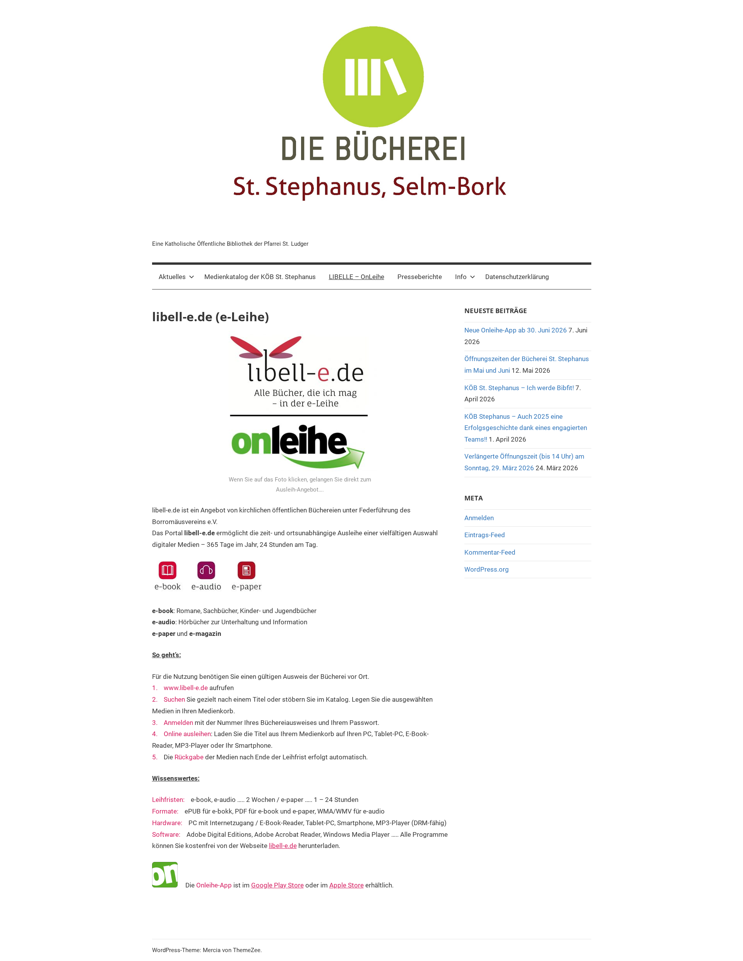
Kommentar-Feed (489, 552)
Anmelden (479, 518)
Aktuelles (172, 277)
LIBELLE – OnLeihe (356, 277)
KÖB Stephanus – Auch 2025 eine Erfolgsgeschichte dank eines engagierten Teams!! (525, 428)
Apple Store (346, 885)
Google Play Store (277, 885)
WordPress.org (486, 569)
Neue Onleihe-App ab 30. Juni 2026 (515, 330)
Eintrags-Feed (484, 535)
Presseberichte (419, 277)
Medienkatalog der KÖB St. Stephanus (260, 277)
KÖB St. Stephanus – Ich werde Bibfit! (519, 388)
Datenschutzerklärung (517, 277)
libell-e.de (283, 846)
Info (461, 277)
